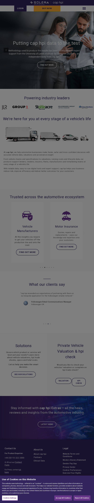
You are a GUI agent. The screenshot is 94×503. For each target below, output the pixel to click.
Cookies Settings (9, 498)
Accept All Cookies (63, 498)
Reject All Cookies (82, 498)
